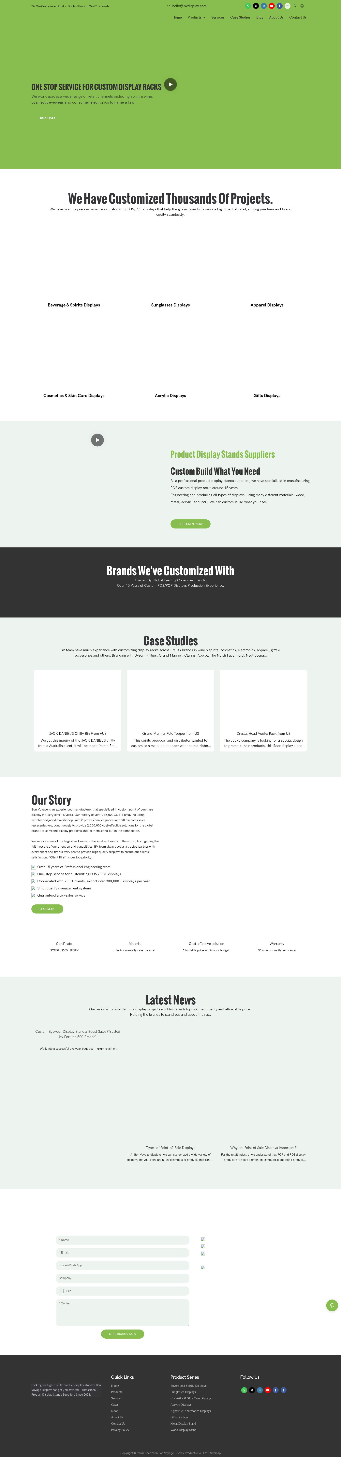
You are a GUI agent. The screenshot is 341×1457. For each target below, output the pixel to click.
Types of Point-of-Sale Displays (170, 1148)
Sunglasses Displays (170, 305)
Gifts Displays (267, 395)
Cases (115, 1404)
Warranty (277, 944)
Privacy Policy (120, 1430)
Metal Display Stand (183, 1423)
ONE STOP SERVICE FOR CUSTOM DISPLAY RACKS (96, 85)
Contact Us (118, 1423)
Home (115, 1385)
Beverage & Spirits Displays (74, 305)
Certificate (64, 944)
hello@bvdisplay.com (189, 6)
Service (115, 1398)
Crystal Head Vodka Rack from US (263, 734)
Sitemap (215, 1453)
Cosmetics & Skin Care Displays (74, 395)
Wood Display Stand (183, 1430)
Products (116, 1392)
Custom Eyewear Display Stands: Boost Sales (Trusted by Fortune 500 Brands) (77, 1034)
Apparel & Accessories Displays (190, 1411)
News (115, 1411)
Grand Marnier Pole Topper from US (170, 734)
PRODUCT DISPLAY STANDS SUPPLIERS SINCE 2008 (95, 67)
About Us (117, 1417)
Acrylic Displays (170, 395)
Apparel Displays (267, 305)
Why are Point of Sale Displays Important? (263, 1148)
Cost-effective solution (206, 944)
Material (135, 944)
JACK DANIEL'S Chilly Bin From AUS (77, 734)
